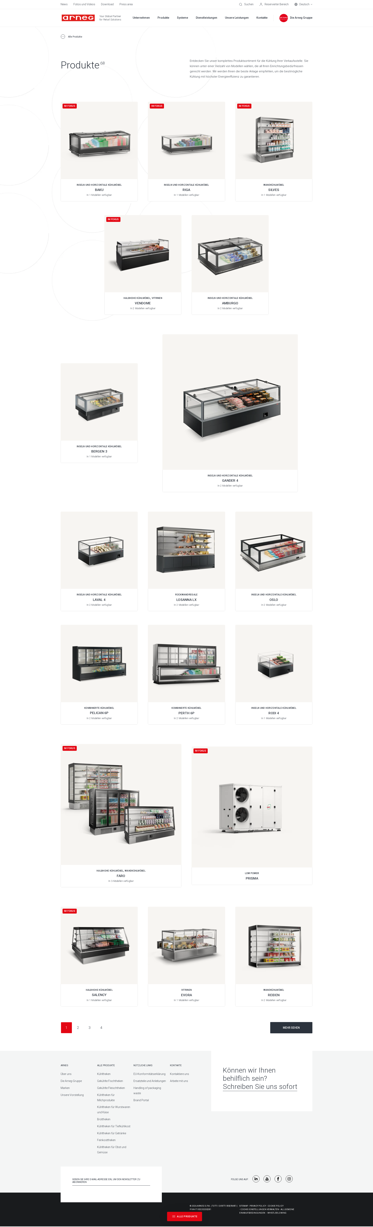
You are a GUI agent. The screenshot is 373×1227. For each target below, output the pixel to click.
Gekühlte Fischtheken (110, 1081)
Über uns (66, 1074)
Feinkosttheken (106, 1140)
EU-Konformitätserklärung (149, 1074)
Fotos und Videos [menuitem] (84, 4)
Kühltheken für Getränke (111, 1133)
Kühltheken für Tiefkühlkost (113, 1126)
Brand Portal (141, 1100)
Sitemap (243, 1206)
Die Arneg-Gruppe (71, 1081)
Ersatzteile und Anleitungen (149, 1081)
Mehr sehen (291, 1027)
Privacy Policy (258, 1206)
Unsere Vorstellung (72, 1095)
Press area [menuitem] (126, 4)
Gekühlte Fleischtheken (111, 1088)
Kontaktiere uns (179, 1074)
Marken (65, 1088)
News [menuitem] (64, 4)
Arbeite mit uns (179, 1081)
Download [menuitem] (107, 4)
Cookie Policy (276, 1206)
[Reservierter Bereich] (274, 4)
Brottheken (103, 1119)
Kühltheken (104, 1074)
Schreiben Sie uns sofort (260, 1087)
